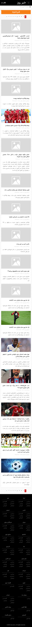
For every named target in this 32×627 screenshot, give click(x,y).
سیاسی (28, 502)
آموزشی (21, 506)
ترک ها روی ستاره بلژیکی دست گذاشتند (19, 300)
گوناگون (28, 611)
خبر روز (21, 2)
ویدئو (2, 3)
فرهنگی (28, 506)
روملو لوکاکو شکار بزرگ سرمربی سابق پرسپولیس (17, 125)
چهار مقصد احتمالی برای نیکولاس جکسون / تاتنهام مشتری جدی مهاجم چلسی (16, 355)
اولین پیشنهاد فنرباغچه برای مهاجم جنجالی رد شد (16, 190)
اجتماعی (28, 504)
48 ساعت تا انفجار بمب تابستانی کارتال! (19, 217)
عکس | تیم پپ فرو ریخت (22, 244)
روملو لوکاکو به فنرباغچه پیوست (21, 98)
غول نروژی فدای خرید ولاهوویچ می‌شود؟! (18, 271)
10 (6, 17)
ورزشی (21, 504)
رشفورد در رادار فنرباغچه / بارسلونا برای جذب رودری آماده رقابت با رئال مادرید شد (16, 420)
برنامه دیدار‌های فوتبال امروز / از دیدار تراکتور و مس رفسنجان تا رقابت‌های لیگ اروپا (16, 476)
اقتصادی (21, 502)
